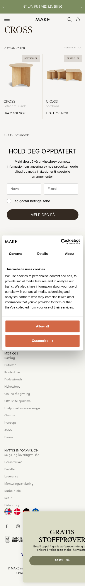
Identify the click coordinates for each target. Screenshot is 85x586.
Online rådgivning (17, 393)
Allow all (42, 326)
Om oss (9, 415)
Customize (40, 340)
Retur (8, 498)
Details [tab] (42, 254)
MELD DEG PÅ (43, 215)
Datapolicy (11, 505)
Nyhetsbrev (12, 386)
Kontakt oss (12, 372)
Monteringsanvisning (19, 483)
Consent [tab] (15, 254)
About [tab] (69, 254)
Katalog (9, 357)
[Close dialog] (78, 516)
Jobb (8, 430)
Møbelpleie (12, 490)
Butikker (10, 365)
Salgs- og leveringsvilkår (21, 455)
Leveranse (11, 476)
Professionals (13, 379)
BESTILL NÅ (43, 560)
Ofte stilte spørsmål (17, 401)
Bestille (9, 469)
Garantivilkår (13, 462)
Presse (8, 437)
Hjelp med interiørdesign (22, 408)
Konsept (10, 422)
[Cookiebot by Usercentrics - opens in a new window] (61, 241)
